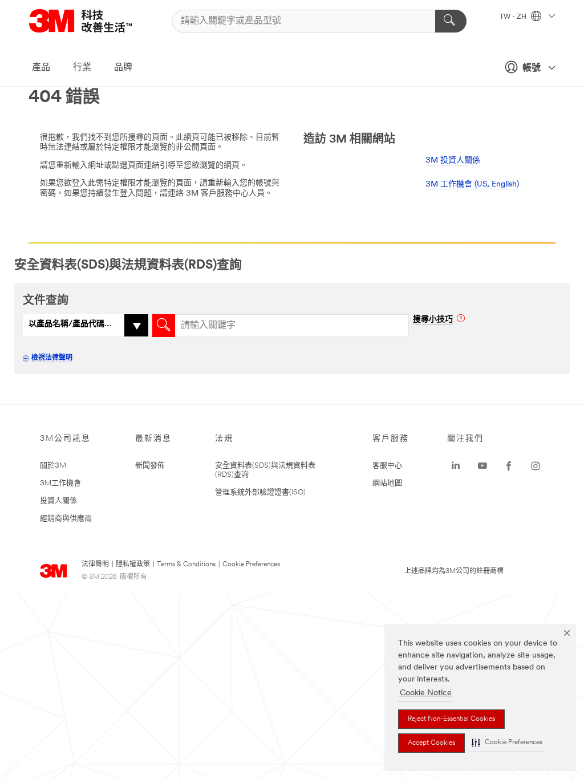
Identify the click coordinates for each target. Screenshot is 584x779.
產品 (41, 67)
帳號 (531, 68)
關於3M (53, 465)
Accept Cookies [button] (431, 743)
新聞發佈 (150, 465)
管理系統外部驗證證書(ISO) (260, 492)
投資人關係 (58, 501)
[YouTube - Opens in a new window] (482, 465)
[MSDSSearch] (163, 325)
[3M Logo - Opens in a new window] (94, 21)
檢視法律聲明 (51, 358)
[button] (507, 742)
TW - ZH (514, 17)
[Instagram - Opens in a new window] (535, 465)
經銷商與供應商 (66, 518)
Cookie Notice (426, 693)
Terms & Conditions (186, 564)
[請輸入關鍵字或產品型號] (451, 21)
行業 (82, 67)
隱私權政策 (133, 564)
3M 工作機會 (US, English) (472, 184)
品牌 (123, 67)
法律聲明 (95, 564)
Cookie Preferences (251, 564)
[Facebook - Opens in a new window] (508, 465)
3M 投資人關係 (452, 160)
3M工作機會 (60, 483)
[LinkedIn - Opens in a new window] (455, 465)
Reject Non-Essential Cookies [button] (451, 719)
